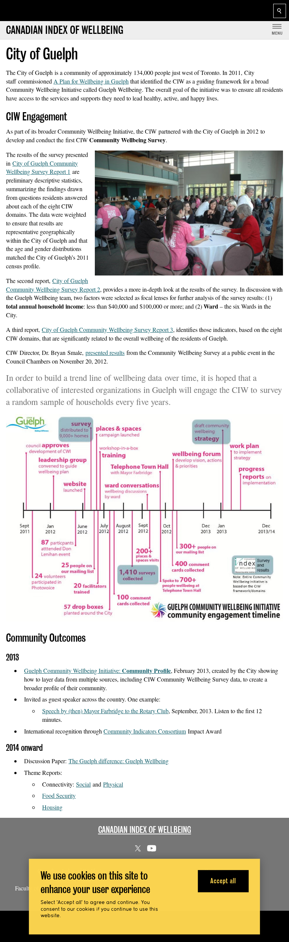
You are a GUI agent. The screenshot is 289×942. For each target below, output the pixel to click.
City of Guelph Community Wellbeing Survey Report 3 (107, 329)
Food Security (59, 795)
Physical (113, 784)
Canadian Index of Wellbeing (144, 830)
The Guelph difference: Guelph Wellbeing (118, 761)
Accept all (223, 881)
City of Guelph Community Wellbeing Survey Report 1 (42, 167)
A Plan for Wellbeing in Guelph (91, 81)
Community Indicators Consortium (144, 731)
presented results (105, 352)
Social (83, 784)
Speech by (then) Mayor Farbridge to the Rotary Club (105, 711)
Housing (52, 807)
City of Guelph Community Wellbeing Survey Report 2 (53, 285)
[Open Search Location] (279, 11)
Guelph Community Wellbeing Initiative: (97, 670)
